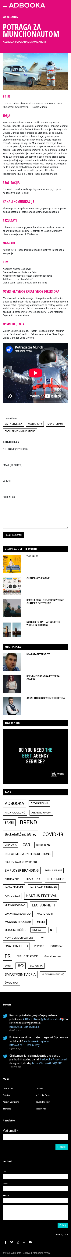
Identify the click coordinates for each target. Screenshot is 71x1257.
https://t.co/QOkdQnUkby (24, 1045)
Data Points (41, 1109)
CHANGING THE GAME (38, 578)
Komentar (9, 497)
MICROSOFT (38, 930)
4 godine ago (15, 1030)
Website (7, 481)
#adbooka (29, 1041)
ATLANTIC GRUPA (41, 812)
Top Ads (39, 1088)
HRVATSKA (33, 879)
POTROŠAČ (57, 946)
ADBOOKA (14, 803)
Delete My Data (61, 1234)
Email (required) (12, 465)
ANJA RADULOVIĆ (15, 812)
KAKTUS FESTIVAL (41, 896)
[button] (5, 1242)
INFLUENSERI (55, 879)
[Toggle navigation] (5, 6)
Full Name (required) (15, 449)
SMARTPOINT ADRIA (20, 974)
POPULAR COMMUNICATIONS (20, 431)
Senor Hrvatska (52, 956)
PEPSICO (39, 946)
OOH (42, 937)
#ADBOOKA (30, 1019)
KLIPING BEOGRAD (15, 905)
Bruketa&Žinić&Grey (20, 834)
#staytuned (43, 1041)
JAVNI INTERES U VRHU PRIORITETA (46, 698)
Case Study (10, 17)
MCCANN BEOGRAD (18, 922)
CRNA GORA (10, 845)
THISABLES (32, 556)
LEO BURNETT (43, 905)
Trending (7, 1109)
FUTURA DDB (12, 879)
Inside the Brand (43, 1095)
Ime (4, 1172)
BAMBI (9, 822)
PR (7, 956)
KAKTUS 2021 (12, 895)
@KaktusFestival (51, 1019)
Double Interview (43, 1102)
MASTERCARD (45, 913)
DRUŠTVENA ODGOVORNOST (21, 862)
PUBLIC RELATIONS (27, 956)
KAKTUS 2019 (35, 424)
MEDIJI (41, 922)
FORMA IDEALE (53, 870)
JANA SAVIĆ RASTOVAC (43, 887)
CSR (26, 845)
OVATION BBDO (16, 946)
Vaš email (10, 1130)
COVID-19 (53, 834)
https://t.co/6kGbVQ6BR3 (47, 1063)
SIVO (20, 965)
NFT (52, 929)
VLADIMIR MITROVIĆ (53, 974)
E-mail (6, 1183)
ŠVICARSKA (11, 982)
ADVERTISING (39, 803)
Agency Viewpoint (11, 1102)
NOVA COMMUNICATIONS (19, 937)
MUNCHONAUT (55, 424)
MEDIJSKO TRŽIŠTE (15, 929)
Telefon (6, 1195)
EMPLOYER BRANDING (22, 870)
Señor (8, 965)
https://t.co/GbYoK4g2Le (24, 1026)
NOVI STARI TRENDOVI (38, 654)
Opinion (6, 1095)
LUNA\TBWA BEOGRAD (18, 913)
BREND (28, 822)
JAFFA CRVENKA (13, 424)
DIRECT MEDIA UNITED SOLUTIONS (28, 854)
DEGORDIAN (43, 845)
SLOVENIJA (36, 965)
